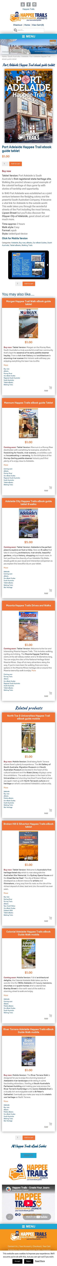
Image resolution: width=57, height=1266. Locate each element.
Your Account (25, 1246)
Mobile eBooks (8, 798)
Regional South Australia (12, 378)
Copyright (46, 1250)
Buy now (22, 243)
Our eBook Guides (40, 243)
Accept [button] (17, 1261)
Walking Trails (27, 245)
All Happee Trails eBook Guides (28, 1146)
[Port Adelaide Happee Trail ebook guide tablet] (28, 106)
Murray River (8, 373)
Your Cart (47, 1246)
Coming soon (8, 469)
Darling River (8, 899)
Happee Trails (28, 9)
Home (27, 25)
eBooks (29, 243)
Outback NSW (8, 910)
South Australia (14, 57)
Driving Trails (8, 677)
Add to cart (15, 164)
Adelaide (24, 57)
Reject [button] (28, 1261)
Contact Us (12, 1246)
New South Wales (9, 906)
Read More (40, 1261)
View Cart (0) (38, 25)
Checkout (17, 25)
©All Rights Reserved (17, 1250)
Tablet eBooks (15, 245)
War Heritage (8, 587)
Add (46, 391)
